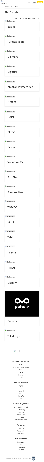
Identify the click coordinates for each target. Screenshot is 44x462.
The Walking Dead (21, 407)
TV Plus (11, 252)
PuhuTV (12, 321)
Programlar (21, 433)
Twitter (21, 444)
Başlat (11, 26)
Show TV (21, 396)
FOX (20, 393)
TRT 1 (21, 386)
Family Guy (21, 410)
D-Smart (12, 56)
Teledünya (13, 336)
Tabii (10, 237)
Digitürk (12, 72)
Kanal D (21, 391)
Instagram (21, 447)
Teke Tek (21, 412)
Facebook (20, 442)
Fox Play (12, 177)
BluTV (11, 132)
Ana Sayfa (7, 6)
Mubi (10, 222)
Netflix (11, 102)
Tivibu (11, 267)
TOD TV (12, 207)
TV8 (21, 398)
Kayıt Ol (40, 2)
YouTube (21, 449)
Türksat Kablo (15, 41)
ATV (21, 388)
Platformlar (21, 431)
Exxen (11, 147)
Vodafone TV (15, 162)
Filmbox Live (15, 192)
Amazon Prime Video (20, 87)
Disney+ (12, 282)
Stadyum (21, 417)
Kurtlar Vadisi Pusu (21, 420)
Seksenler (21, 415)
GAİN (10, 117)
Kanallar (21, 428)
